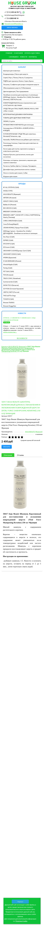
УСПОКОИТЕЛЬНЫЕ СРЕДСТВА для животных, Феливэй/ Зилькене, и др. (19, 135)
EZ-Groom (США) (9, 247)
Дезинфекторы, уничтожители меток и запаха (19, 169)
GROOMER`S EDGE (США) (12, 254)
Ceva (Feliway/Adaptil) (10, 224)
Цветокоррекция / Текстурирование (16, 91)
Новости (23, 57)
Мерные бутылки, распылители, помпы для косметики (18, 155)
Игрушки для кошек (10, 176)
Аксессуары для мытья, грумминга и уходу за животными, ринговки (19, 150)
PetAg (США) (7, 268)
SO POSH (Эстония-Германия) (13, 289)
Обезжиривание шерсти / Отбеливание (17, 88)
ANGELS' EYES (7, 191)
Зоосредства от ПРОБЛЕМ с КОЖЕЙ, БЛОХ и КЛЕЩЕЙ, (18, 129)
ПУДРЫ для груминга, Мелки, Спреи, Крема (18, 81)
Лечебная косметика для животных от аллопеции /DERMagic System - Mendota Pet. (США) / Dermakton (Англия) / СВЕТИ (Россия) (21, 97)
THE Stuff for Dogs (9, 295)
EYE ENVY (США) (9, 244)
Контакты (33, 57)
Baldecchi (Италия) (9, 204)
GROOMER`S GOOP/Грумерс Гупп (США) (17, 251)
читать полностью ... (10, 332)
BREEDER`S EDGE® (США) (12, 211)
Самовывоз (13, 57)
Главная (9, 53)
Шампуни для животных (11, 71)
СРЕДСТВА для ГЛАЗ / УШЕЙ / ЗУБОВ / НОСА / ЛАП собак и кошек (21, 110)
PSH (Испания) (8, 275)
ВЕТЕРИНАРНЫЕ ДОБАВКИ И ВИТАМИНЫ (18, 114)
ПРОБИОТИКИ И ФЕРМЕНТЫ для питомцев (18, 125)
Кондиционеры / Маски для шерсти (15, 74)
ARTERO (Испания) (9, 198)
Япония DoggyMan (9, 306)
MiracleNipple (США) (10, 264)
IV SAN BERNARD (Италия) (12, 261)
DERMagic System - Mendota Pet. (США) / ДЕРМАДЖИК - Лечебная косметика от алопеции (20, 232)
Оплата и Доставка (32, 53)
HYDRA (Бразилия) (9, 257)
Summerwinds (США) (10, 282)
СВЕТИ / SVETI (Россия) (11, 292)
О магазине (18, 53)
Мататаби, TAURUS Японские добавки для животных (21, 140)
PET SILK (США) (8, 271)
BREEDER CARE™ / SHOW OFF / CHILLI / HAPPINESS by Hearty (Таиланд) (21, 216)
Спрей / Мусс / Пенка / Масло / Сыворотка (17, 77)
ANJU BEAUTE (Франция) (12, 194)
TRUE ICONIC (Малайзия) (12, 278)
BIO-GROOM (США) (10, 208)
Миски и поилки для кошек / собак (15, 173)
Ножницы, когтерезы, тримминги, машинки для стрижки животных (20, 161)
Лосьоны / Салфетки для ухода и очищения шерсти (21, 84)
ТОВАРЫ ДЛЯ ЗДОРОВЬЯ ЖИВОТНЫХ (16, 118)
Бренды (4, 346)
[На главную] (22, 5)
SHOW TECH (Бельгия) (11, 285)
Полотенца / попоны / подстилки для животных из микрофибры (20, 144)
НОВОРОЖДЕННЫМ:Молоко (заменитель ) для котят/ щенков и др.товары (19, 104)
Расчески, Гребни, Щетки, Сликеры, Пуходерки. (19, 166)
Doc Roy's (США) (9, 237)
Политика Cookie (21, 921)
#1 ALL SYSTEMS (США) (11, 187)
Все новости (22, 338)
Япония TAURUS (8, 302)
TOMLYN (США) (8, 299)
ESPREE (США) (8, 240)
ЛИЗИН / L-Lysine (9, 121)
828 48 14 (11, 18)
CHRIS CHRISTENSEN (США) (12, 221)
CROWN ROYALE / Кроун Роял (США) (16, 227)
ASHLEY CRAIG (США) (10, 201)
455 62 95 (11, 12)
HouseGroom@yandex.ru (13, 24)
